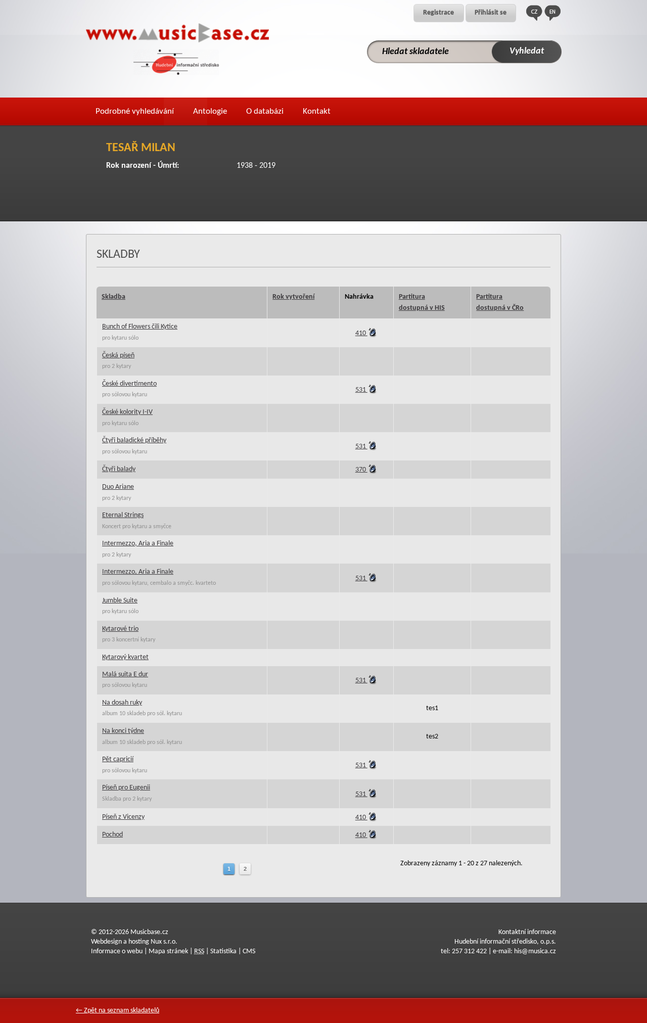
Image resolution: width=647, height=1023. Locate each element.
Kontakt (317, 111)
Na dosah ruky (122, 703)
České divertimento (129, 384)
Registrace (438, 13)
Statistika (223, 951)
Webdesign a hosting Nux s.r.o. (134, 942)
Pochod (112, 835)
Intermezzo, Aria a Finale (137, 543)
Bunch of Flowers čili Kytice (139, 327)
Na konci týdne (123, 731)
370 (361, 470)
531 (361, 390)
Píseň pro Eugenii (126, 788)
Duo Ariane (118, 487)
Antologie (210, 111)
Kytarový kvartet (125, 657)
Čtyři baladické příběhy (134, 440)
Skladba (113, 297)
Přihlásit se (490, 13)
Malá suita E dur (125, 674)
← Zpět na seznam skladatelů (117, 1010)
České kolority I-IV (127, 412)
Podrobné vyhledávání (135, 111)
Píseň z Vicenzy (123, 817)
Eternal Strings (123, 515)
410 (361, 333)
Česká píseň (118, 355)
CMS (249, 951)
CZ (534, 13)
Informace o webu (117, 951)
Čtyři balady (118, 469)
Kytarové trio (120, 629)
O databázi (265, 111)
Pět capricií (117, 759)
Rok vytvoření (293, 297)
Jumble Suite (119, 600)
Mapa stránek (168, 951)
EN (552, 13)
